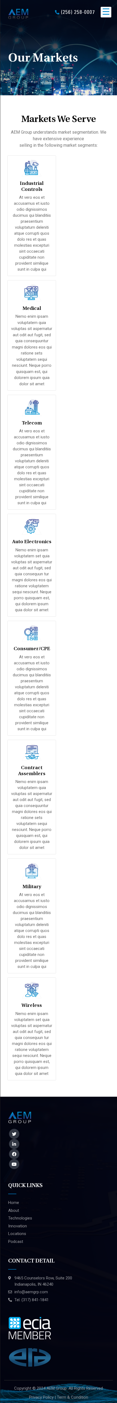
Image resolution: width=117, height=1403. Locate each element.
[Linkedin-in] (14, 1144)
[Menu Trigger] (106, 12)
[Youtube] (14, 1164)
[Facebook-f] (14, 1154)
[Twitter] (14, 1134)
